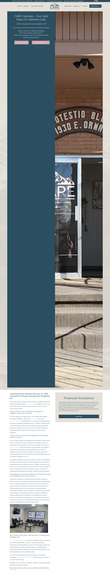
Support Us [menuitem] (76, 6)
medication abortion (15, 421)
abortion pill (33, 419)
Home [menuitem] (19, 6)
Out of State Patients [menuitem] (37, 6)
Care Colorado (30, 404)
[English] (95, 1)
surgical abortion (14, 447)
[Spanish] (97, 1)
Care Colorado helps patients (17, 540)
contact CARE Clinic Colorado (25, 557)
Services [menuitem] (25, 6)
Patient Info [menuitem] (68, 6)
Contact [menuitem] (85, 6)
